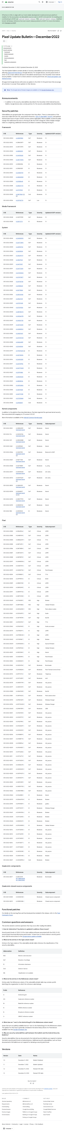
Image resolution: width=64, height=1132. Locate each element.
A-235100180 (19, 294)
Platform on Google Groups (30, 1112)
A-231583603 (19, 286)
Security (14, 30)
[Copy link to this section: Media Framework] (17, 207)
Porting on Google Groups (29, 1117)
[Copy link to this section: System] (9, 228)
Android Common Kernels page (33, 417)
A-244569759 (19, 173)
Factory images (6, 1112)
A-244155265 (19, 155)
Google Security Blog (28, 1109)
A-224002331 (19, 359)
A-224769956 (19, 364)
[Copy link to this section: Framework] (12, 128)
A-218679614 (19, 260)
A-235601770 (19, 186)
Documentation (8, 7)
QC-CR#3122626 (20, 878)
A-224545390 (19, 238)
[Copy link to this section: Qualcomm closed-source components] (33, 886)
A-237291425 (19, 303)
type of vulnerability (41, 116)
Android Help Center (48, 1101)
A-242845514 (19, 329)
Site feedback (39, 1124)
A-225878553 (19, 138)
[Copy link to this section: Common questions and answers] (34, 922)
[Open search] (39, 2)
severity (50, 116)
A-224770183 (19, 394)
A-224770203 (20, 368)
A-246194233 (19, 390)
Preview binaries (6, 1109)
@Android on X (27, 1101)
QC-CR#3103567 (20, 880)
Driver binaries (6, 1114)
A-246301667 (19, 333)
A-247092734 (19, 338)
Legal (21, 1124)
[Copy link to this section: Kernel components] (18, 409)
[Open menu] (2, 2)
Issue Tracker (46, 1114)
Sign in (60, 2)
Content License (48, 1088)
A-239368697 (19, 403)
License (26, 1124)
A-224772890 (19, 242)
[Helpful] (58, 31)
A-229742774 (19, 200)
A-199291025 (19, 351)
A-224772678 (19, 268)
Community (15, 1124)
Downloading (5, 1106)
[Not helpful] (61, 31)
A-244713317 (19, 264)
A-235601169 (19, 299)
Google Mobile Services (49, 1109)
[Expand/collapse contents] (12, 46)
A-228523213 (19, 151)
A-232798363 (19, 290)
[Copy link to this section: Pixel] (7, 521)
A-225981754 (19, 247)
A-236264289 (19, 342)
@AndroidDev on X (28, 1104)
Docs (8, 30)
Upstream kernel (20, 430)
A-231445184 (19, 346)
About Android (6, 1124)
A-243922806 (19, 385)
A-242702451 (19, 325)
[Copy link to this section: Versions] (12, 1049)
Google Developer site (48, 90)
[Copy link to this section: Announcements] (19, 99)
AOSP (3, 30)
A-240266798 (19, 316)
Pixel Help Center (47, 1104)
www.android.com (48, 1106)
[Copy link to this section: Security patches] (20, 111)
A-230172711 (19, 221)
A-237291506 (19, 307)
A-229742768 (19, 281)
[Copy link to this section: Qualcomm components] (22, 866)
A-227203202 (19, 273)
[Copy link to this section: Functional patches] (21, 910)
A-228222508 (19, 177)
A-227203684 (19, 398)
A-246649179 (19, 255)
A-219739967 (19, 190)
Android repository (7, 1101)
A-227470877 (19, 277)
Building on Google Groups (30, 1114)
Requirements (5, 1104)
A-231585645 (19, 181)
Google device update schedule (31, 936)
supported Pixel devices (15, 73)
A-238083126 (19, 381)
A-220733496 (19, 355)
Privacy (32, 1124)
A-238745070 (19, 312)
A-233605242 (19, 377)
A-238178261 (19, 194)
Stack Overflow (47, 1112)
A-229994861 (19, 372)
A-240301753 (19, 320)
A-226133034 (19, 251)
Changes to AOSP (10, 23)
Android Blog (26, 1106)
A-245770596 (19, 160)
